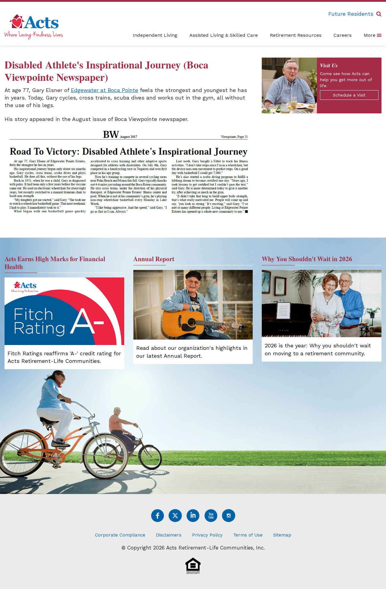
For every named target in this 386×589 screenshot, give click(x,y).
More (370, 35)
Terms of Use (248, 535)
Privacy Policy (207, 535)
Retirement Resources (295, 35)
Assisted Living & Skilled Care (223, 35)
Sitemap (282, 535)
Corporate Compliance (120, 535)
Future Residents (350, 14)
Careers (343, 35)
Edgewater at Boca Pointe (104, 90)
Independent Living (155, 35)
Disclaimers (169, 535)
